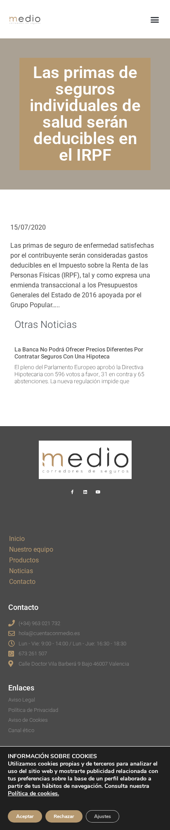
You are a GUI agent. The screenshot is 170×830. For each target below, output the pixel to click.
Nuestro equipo (31, 549)
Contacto (22, 582)
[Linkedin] (85, 491)
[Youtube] (97, 491)
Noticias (21, 571)
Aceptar (25, 816)
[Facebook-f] (72, 491)
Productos (24, 560)
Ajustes (102, 816)
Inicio (17, 539)
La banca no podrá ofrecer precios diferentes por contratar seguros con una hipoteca (78, 353)
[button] (155, 19)
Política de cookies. (33, 793)
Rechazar (64, 816)
